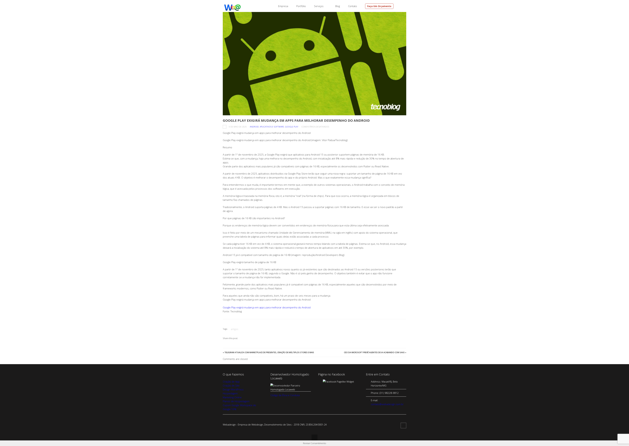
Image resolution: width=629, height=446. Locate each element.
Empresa (283, 6)
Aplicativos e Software (272, 126)
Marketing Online (232, 397)
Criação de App (231, 381)
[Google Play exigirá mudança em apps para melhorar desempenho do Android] (314, 63)
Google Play (291, 126)
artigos (234, 329)
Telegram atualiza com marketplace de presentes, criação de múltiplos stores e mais (269, 352)
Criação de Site (231, 385)
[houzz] (401, 6)
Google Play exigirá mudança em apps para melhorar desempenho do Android (267, 307)
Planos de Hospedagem (236, 401)
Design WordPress (233, 389)
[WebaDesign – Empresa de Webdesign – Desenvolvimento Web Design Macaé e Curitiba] (232, 10)
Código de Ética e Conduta (285, 395)
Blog (337, 6)
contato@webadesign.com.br (387, 404)
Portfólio (301, 6)
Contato (352, 6)
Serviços (319, 6)
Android (254, 126)
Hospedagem (230, 393)
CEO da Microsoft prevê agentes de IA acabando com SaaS (374, 352)
